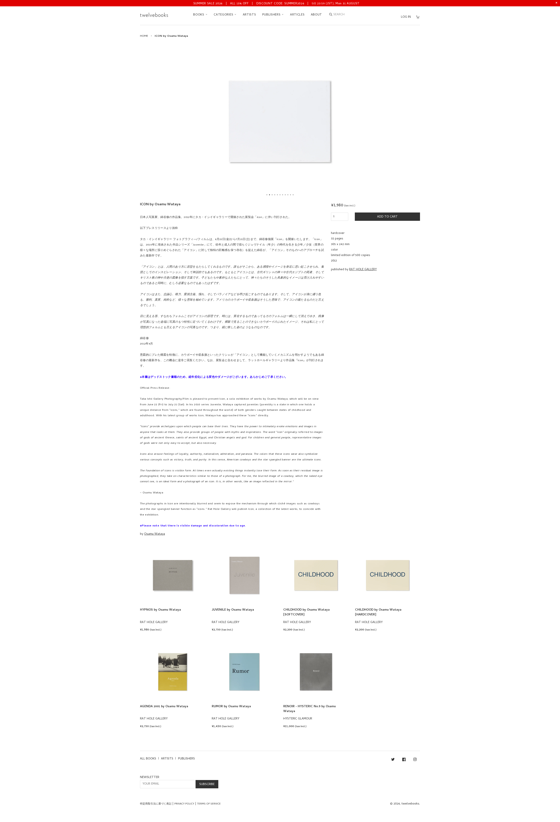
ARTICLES (297, 14)
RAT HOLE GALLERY (363, 269)
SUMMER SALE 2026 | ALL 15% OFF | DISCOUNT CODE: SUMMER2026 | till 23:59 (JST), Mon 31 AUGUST (276, 3)
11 (293, 194)
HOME (144, 36)
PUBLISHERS (272, 14)
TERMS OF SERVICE (209, 804)
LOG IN (406, 17)
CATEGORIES (224, 14)
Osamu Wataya (154, 534)
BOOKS (199, 14)
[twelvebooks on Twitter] (393, 760)
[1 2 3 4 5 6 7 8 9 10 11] (280, 121)
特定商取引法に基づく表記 (156, 804)
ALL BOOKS (148, 758)
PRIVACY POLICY (184, 804)
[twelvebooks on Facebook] (404, 760)
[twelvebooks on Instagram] (415, 760)
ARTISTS (249, 14)
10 (290, 194)
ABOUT (316, 14)
